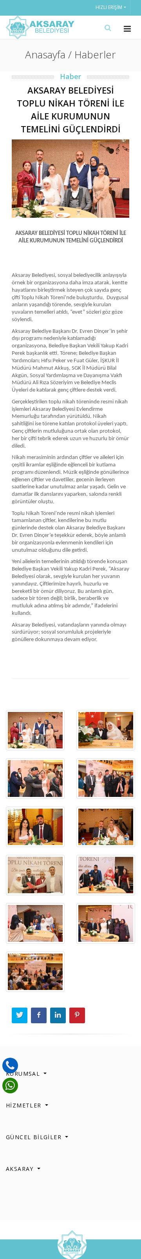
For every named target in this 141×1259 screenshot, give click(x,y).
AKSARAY (21, 1168)
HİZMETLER (24, 1105)
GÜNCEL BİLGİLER (34, 1137)
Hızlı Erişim (109, 7)
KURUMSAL (24, 1073)
